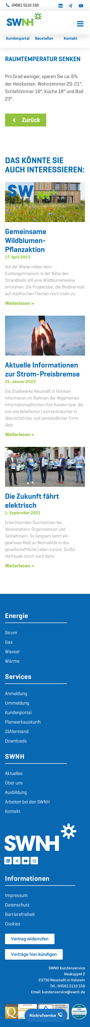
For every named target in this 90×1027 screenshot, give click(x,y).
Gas (8, 642)
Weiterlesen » (19, 303)
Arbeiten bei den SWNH (27, 802)
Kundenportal (18, 712)
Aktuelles (13, 773)
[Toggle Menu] (80, 24)
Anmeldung (16, 693)
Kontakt (12, 811)
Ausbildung (16, 792)
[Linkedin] (60, 5)
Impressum (16, 895)
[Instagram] (34, 860)
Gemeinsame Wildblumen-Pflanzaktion (25, 240)
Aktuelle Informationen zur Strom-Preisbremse (42, 369)
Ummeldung (17, 703)
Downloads (16, 741)
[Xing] (70, 5)
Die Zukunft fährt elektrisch (32, 500)
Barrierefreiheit (20, 914)
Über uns (14, 783)
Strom (11, 633)
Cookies (12, 924)
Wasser (12, 651)
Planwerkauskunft (23, 722)
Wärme (12, 661)
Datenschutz (17, 905)
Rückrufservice (43, 1015)
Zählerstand (16, 731)
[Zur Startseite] (42, 19)
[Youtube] (81, 5)
